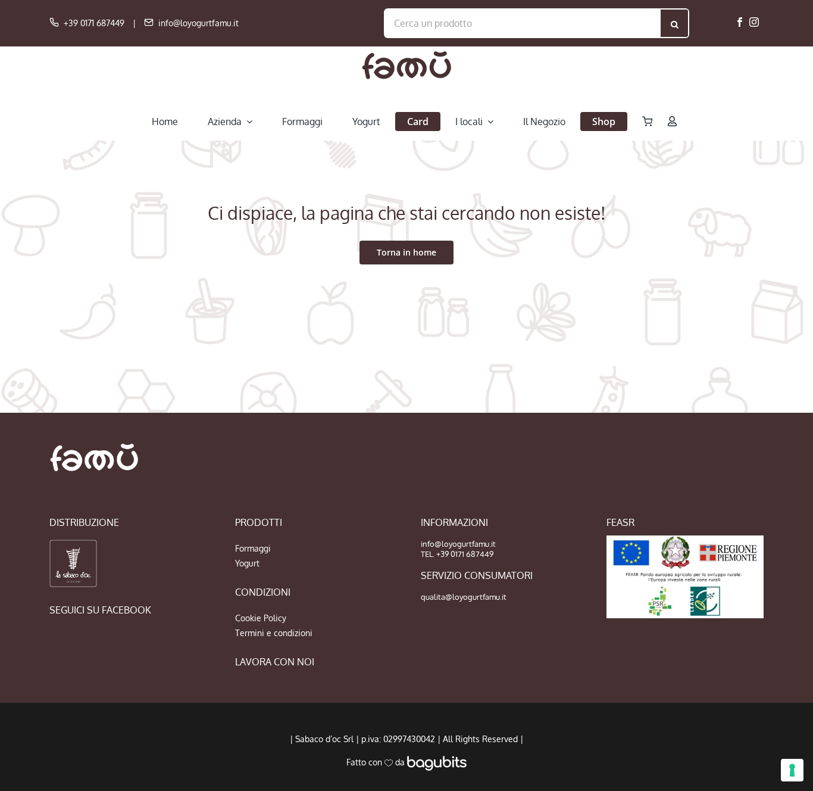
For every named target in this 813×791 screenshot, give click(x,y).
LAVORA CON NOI (274, 662)
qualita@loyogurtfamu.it (463, 597)
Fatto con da (376, 762)
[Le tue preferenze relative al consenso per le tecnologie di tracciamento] (792, 770)
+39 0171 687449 (94, 23)
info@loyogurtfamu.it (198, 23)
